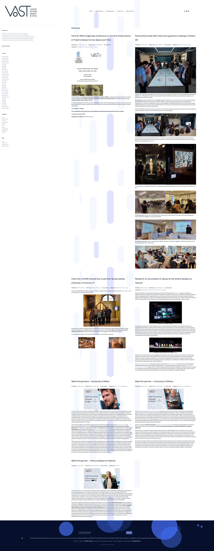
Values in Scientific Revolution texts (101, 429)
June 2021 (4, 100)
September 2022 (5, 79)
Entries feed (4, 142)
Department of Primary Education (164, 424)
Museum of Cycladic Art (161, 138)
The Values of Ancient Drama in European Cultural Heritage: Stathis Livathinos (18, 36)
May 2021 (4, 101)
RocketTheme (136, 541)
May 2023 (4, 66)
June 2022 (4, 84)
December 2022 (5, 74)
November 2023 (5, 59)
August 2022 (4, 80)
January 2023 (5, 72)
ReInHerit (152, 141)
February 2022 (5, 90)
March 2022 (4, 88)
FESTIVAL (177, 293)
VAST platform (5, 130)
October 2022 (5, 77)
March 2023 (4, 69)
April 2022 (4, 87)
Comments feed (5, 144)
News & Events (5, 122)
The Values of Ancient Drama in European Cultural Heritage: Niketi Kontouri (17, 40)
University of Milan (78, 411)
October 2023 (5, 61)
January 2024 (5, 58)
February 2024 (5, 56)
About (3, 117)
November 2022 (5, 75)
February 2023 (5, 71)
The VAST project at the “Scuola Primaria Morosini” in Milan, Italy (15, 35)
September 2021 (5, 97)
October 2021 (5, 95)
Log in (3, 141)
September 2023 (5, 63)
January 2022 (5, 92)
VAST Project (89, 541)
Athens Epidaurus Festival (143, 364)
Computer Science (121, 424)
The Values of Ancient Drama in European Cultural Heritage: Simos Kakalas (17, 38)
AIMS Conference (172, 364)
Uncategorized (5, 128)
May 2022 (4, 85)
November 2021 (5, 93)
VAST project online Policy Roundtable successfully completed (15, 33)
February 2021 (5, 106)
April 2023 (4, 67)
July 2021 (4, 98)
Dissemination (5, 119)
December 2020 (5, 108)
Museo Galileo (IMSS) (126, 291)
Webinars (4, 132)
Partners (4, 123)
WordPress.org (5, 146)
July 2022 (4, 82)
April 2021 (4, 103)
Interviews (4, 120)
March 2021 (4, 105)
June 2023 (4, 64)
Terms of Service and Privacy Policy (107, 544)
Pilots (3, 125)
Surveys (3, 127)
